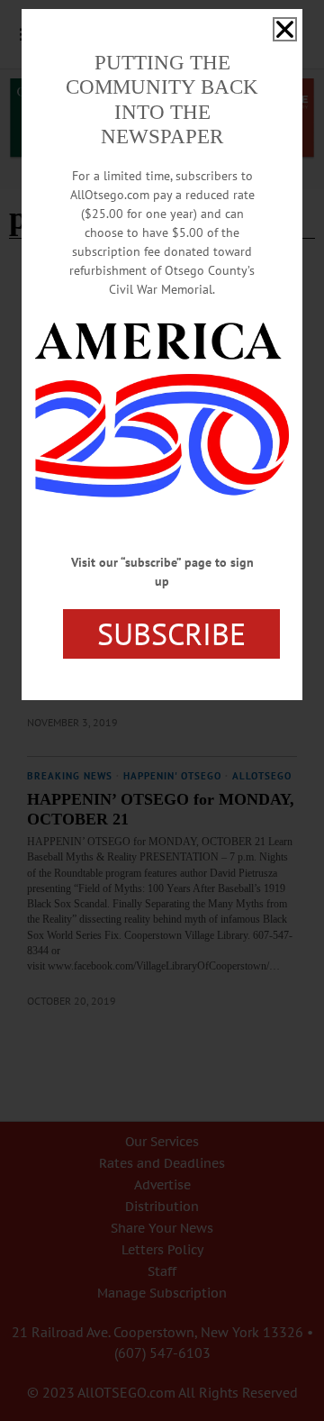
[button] (285, 29)
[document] (162, 710)
